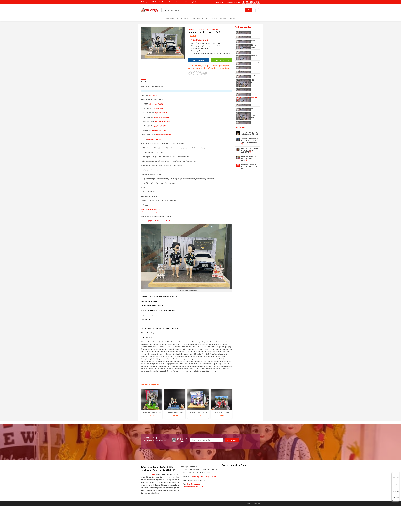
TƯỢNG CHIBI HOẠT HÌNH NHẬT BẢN (247, 99)
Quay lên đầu (396, 497)
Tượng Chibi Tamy (211, 477)
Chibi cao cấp (241, 32)
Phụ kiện (240, 62)
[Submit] (248, 10)
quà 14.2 (210, 66)
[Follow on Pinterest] (258, 2)
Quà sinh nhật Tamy (196, 477)
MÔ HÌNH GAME (242, 52)
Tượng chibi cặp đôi (244, 89)
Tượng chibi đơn (242, 93)
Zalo (396, 484)
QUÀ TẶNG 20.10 (242, 71)
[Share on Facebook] (190, 73)
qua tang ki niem (201, 68)
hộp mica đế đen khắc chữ (246, 41)
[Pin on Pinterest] (201, 73)
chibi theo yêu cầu (200, 66)
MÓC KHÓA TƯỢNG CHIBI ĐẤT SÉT (247, 57)
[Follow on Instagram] (247, 2)
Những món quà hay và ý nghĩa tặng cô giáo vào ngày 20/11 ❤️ (249, 150)
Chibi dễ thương (242, 36)
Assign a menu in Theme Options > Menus (227, 2)
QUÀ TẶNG (240, 67)
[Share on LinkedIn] (205, 73)
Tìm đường (396, 477)
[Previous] (141, 404)
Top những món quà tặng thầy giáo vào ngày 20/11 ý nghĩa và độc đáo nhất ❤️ (249, 141)
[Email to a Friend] (197, 73)
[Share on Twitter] (193, 73)
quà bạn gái (217, 66)
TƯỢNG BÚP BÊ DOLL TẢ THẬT (247, 75)
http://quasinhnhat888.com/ (150, 209)
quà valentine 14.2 (213, 68)
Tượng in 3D (241, 104)
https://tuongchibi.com (195, 484)
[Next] (231, 404)
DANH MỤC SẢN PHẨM (200, 19)
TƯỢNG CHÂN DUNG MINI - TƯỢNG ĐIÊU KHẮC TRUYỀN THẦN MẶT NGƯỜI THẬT (246, 82)
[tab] (143, 81)
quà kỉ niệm (191, 68)
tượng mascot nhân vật (245, 109)
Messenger (396, 491)
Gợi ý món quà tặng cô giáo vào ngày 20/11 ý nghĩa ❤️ (248, 158)
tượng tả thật (224, 68)
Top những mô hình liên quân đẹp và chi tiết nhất (249, 133)
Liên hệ (232, 19)
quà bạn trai (225, 66)
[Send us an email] (251, 2)
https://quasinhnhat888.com (193, 487)
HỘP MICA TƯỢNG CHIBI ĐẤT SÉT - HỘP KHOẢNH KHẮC (246, 46)
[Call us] (254, 2)
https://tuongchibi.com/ (149, 212)
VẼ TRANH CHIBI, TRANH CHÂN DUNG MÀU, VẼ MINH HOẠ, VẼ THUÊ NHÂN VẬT (246, 115)
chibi (192, 66)
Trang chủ (170, 19)
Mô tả (143, 82)
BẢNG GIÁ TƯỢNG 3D (183, 19)
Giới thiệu (223, 19)
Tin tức (214, 19)
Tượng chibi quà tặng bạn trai (175, 413)
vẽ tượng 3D (241, 122)
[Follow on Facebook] (243, 2)
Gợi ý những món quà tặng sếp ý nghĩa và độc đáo (249, 166)
